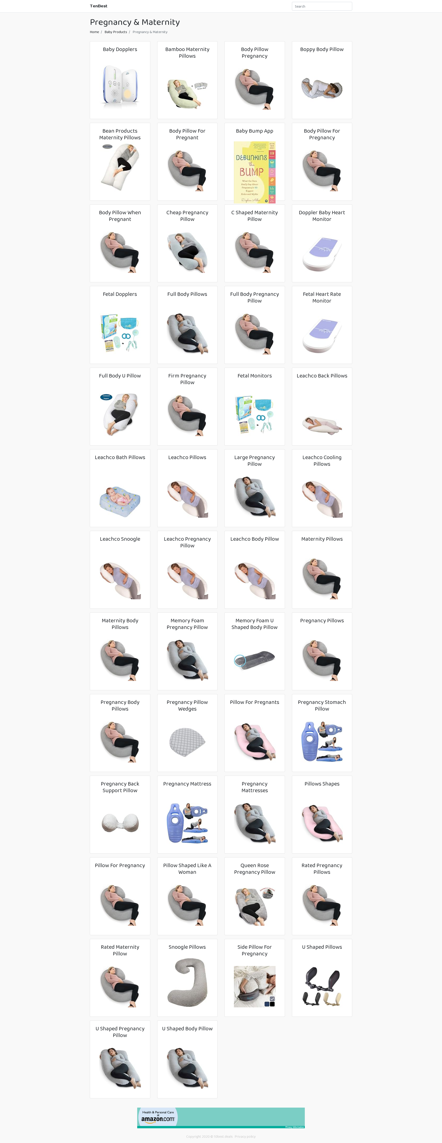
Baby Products (116, 31)
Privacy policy (245, 1136)
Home (94, 31)
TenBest (99, 6)
